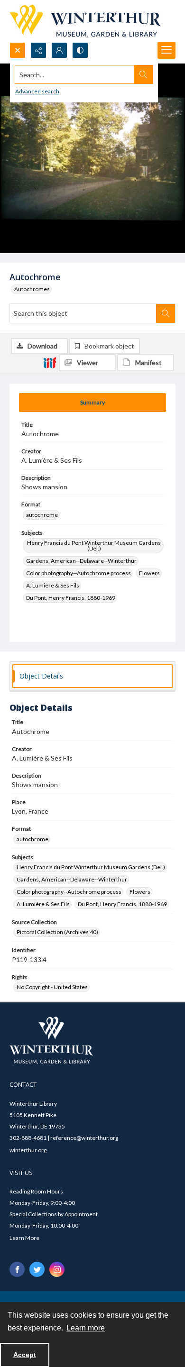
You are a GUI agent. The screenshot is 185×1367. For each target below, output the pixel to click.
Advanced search (37, 91)
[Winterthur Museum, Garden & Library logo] (85, 21)
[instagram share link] (57, 1269)
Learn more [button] (85, 1328)
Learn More (24, 1237)
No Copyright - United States (52, 987)
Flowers (149, 573)
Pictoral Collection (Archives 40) (57, 932)
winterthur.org (27, 1150)
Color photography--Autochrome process (78, 573)
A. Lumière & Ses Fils (52, 585)
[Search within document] (165, 313)
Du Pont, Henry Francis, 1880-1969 (70, 597)
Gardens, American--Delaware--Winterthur (81, 560)
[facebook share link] (17, 1269)
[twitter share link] (37, 1269)
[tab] (92, 403)
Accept (24, 1354)
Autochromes (32, 289)
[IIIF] (49, 362)
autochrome (42, 514)
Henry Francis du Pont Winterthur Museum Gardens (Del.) (94, 545)
